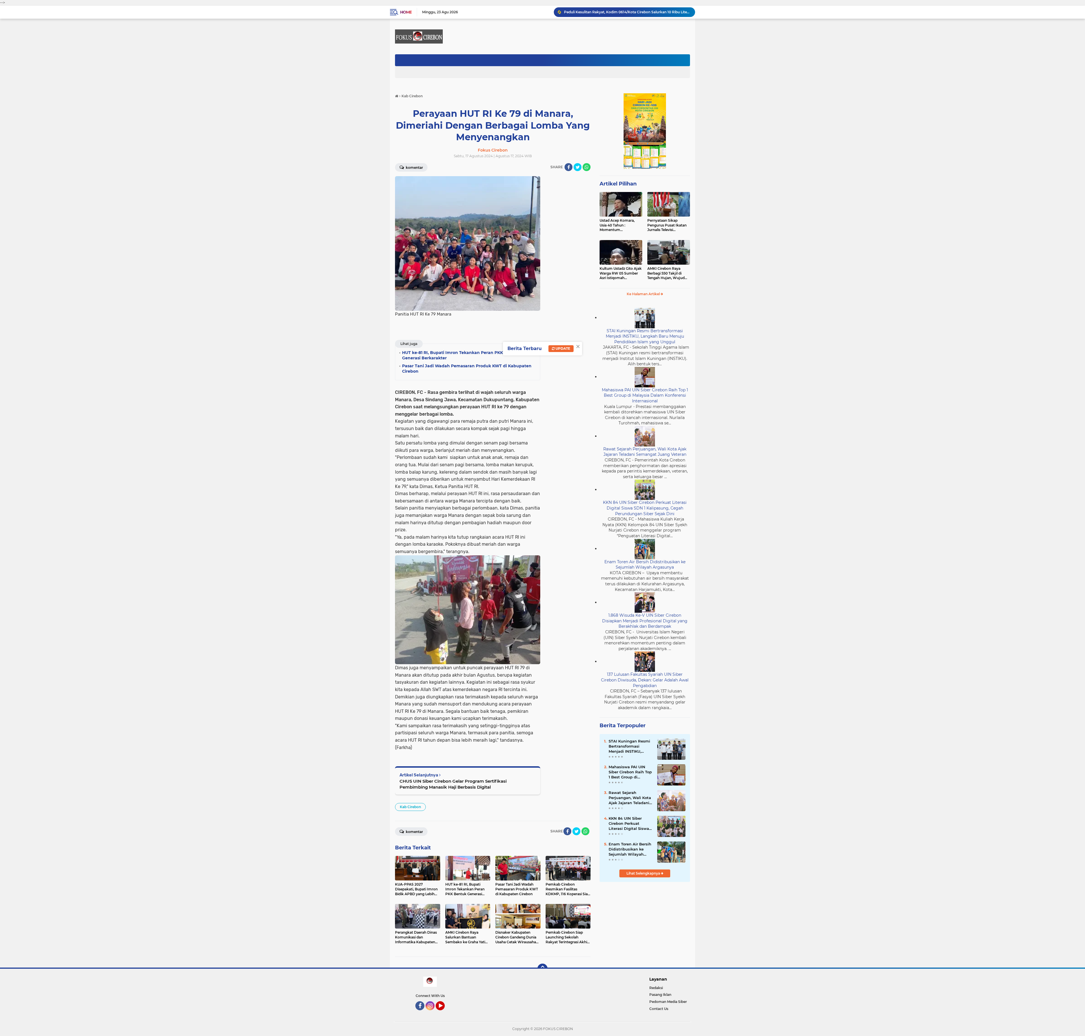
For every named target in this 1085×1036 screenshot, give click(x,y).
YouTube (444, 1012)
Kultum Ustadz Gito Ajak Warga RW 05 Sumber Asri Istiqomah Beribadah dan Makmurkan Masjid (621, 273)
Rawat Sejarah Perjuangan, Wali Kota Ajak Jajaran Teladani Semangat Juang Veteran (644, 451)
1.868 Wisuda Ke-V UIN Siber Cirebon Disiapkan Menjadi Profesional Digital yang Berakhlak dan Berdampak (644, 621)
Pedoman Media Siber (668, 1002)
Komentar (414, 167)
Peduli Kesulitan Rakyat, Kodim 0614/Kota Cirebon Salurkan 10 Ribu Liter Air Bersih (627, 12)
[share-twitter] (577, 167)
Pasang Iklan (660, 994)
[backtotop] (542, 969)
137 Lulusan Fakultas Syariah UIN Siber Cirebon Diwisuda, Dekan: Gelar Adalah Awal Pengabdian (645, 680)
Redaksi (656, 988)
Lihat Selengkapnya (643, 873)
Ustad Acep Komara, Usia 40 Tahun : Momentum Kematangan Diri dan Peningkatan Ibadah (618, 225)
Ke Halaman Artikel (644, 294)
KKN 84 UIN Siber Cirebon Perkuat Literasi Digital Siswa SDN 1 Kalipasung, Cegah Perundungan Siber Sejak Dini (645, 508)
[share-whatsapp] (587, 167)
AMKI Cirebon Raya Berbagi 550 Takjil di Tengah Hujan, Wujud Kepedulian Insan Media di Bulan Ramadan (667, 273)
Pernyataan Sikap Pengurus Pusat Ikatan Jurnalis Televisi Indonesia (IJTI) (667, 225)
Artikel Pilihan (618, 184)
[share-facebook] (568, 167)
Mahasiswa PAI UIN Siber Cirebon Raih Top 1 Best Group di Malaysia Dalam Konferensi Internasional (645, 395)
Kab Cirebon (410, 807)
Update (562, 348)
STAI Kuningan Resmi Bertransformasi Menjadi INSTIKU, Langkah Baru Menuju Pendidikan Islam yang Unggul (645, 336)
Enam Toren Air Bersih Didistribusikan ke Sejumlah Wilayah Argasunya (644, 564)
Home (406, 12)
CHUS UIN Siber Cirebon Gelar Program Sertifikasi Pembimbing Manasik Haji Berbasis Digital (453, 784)
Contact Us (658, 1009)
